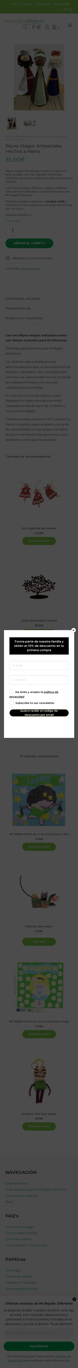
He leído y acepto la (33, 694)
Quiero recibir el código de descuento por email (39, 713)
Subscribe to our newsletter (34, 703)
